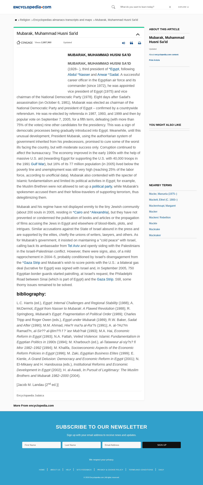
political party (102, 186)
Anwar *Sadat (108, 75)
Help (68, 470)
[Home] (32, 7)
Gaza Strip (105, 279)
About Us (55, 470)
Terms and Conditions (141, 470)
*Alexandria (99, 212)
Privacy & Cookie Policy (110, 470)
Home (42, 470)
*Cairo (77, 212)
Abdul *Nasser (79, 75)
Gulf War (37, 164)
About (163, 55)
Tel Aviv (74, 246)
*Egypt (114, 69)
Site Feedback (84, 470)
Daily (161, 470)
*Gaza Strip (31, 263)
